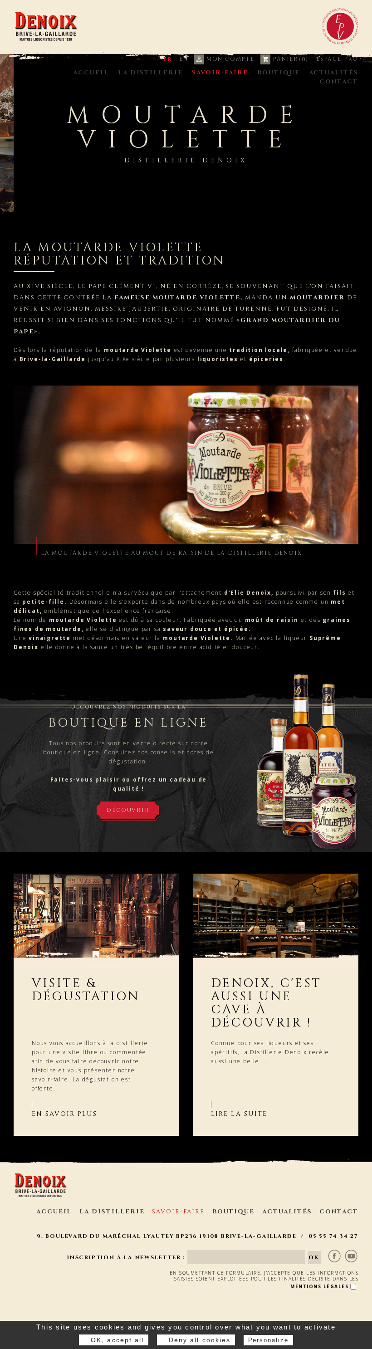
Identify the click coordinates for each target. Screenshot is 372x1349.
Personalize (268, 1340)
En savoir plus (64, 1114)
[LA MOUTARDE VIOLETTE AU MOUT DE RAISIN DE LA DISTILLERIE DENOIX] (186, 465)
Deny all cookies (200, 1340)
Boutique (278, 72)
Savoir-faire (220, 72)
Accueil (91, 72)
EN (183, 59)
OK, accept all (117, 1340)
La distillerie (150, 72)
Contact (338, 82)
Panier (289, 59)
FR (167, 59)
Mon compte (229, 59)
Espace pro (337, 59)
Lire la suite (239, 1114)
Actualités (334, 72)
